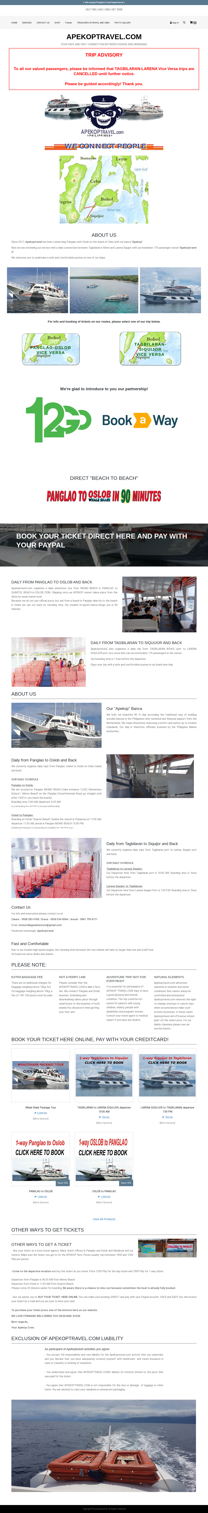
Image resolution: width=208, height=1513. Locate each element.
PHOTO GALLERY (123, 22)
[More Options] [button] (40, 1118)
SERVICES (27, 22)
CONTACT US (43, 22)
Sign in (175, 22)
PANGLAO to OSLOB (40, 1191)
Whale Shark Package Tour (40, 1107)
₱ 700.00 (104, 1117)
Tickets (68, 22)
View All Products (104, 1219)
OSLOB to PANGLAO (104, 1191)
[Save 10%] (41, 1159)
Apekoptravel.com (104, 37)
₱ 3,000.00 (40, 1113)
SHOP (57, 22)
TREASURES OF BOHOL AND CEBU (93, 22)
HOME (14, 22)
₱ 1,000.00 (40, 1197)
